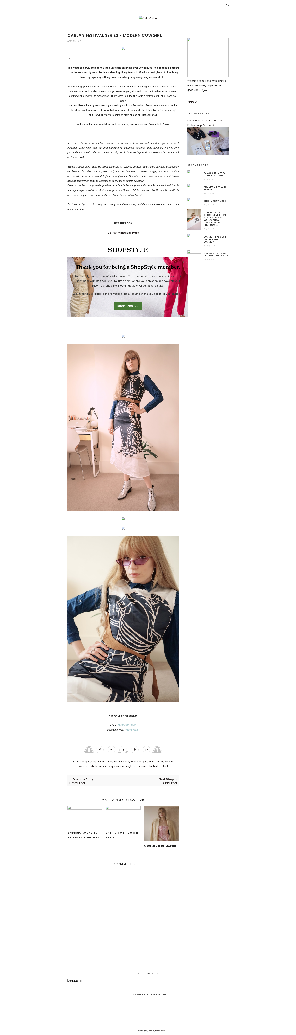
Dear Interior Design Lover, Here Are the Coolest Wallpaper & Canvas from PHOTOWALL (215, 218)
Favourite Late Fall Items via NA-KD (216, 174)
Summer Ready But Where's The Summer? (215, 239)
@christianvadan (127, 725)
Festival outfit (121, 761)
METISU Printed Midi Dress (123, 232)
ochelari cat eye (98, 766)
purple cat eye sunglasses (123, 766)
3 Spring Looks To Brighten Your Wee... (84, 835)
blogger (86, 761)
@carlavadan (132, 729)
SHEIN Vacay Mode (215, 201)
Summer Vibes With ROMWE (215, 188)
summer (143, 766)
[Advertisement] (148, 24)
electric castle (104, 761)
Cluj (93, 761)
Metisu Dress (156, 761)
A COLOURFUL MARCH (160, 846)
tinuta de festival (158, 766)
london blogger (139, 761)
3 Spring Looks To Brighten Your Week (216, 254)
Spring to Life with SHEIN (122, 835)
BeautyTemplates (157, 1030)
